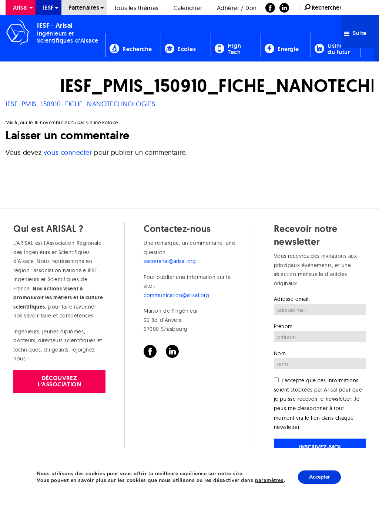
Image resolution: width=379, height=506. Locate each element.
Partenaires (83, 7)
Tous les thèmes (136, 7)
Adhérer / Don (237, 7)
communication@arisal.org (176, 295)
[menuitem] (21, 7)
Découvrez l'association (59, 381)
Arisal (20, 7)
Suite (359, 33)
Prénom (283, 326)
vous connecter (68, 152)
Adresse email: (292, 299)
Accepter (319, 476)
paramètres (269, 480)
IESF (48, 7)
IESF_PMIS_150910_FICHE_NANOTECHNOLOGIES (80, 104)
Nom (280, 353)
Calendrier (188, 7)
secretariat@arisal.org (170, 261)
